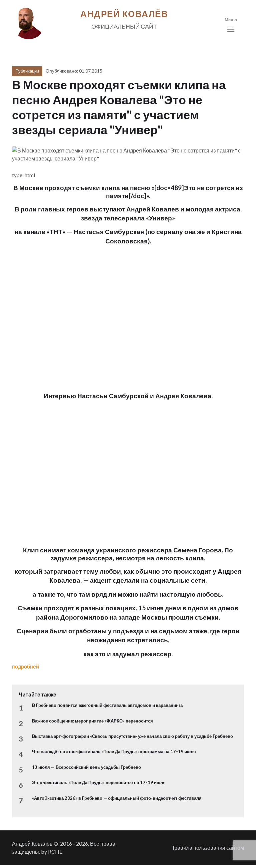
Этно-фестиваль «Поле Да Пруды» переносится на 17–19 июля (99, 782)
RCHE (55, 851)
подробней (25, 666)
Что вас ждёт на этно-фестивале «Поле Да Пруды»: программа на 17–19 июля (114, 751)
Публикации (27, 71)
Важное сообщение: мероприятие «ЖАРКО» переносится (92, 720)
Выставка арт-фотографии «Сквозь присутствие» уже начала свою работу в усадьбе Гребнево (132, 736)
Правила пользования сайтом (207, 847)
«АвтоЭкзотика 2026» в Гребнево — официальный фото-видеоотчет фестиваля (117, 798)
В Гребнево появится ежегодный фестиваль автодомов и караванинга (107, 705)
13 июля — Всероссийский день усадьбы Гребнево (86, 767)
